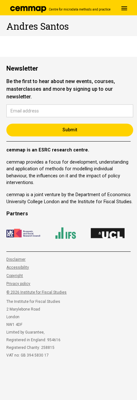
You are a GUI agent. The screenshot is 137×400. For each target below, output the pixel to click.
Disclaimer (15, 259)
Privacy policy (18, 283)
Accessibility (17, 267)
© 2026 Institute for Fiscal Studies (36, 292)
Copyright (14, 275)
